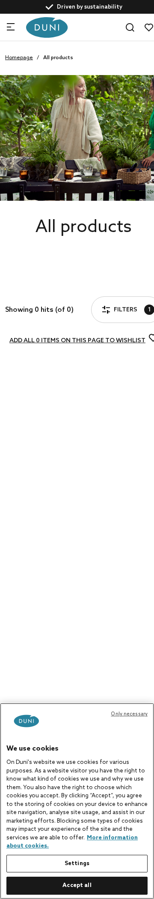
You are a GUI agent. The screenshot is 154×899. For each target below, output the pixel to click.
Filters (38, 286)
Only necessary (129, 714)
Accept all (76, 885)
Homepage (19, 58)
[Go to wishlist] (149, 27)
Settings (77, 863)
